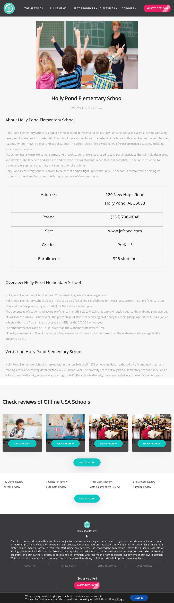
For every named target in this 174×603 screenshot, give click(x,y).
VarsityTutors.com (157, 8)
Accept (139, 597)
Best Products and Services (94, 8)
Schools (128, 8)
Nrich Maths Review (101, 481)
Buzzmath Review (56, 486)
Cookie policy (144, 565)
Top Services (33, 8)
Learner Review (11, 486)
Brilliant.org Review (144, 481)
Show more (86, 462)
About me (30, 565)
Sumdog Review (142, 486)
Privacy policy (68, 565)
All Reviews (58, 8)
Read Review (22, 443)
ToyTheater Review (56, 481)
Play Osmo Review (13, 481)
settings (119, 599)
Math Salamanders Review (105, 486)
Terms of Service (106, 565)
